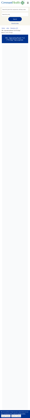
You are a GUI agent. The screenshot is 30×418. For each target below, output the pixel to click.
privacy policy (22, 413)
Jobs (7, 28)
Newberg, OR (14, 28)
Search (15, 19)
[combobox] (15, 9)
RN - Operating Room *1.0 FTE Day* (11, 30)
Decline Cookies (16, 416)
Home (3, 28)
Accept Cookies (6, 416)
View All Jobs (15, 23)
